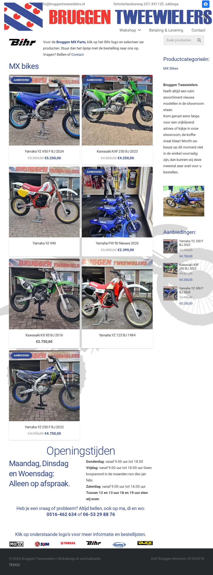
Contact (77, 54)
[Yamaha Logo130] (68, 544)
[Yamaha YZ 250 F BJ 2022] (44, 385)
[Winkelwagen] (204, 16)
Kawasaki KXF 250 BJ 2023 (117, 151)
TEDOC (14, 565)
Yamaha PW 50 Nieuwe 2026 (117, 243)
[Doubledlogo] (119, 544)
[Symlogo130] (42, 544)
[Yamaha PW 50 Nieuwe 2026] (117, 202)
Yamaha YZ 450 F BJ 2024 (44, 151)
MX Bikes (170, 68)
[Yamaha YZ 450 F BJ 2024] (44, 110)
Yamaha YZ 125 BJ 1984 (117, 335)
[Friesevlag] (23, 17)
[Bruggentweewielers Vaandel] (130, 17)
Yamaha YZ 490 (44, 243)
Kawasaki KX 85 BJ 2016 (44, 335)
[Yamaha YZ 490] (44, 202)
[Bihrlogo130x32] (93, 544)
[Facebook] (205, 4)
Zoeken (199, 40)
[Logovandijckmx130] (145, 544)
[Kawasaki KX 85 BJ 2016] (44, 294)
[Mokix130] (16, 544)
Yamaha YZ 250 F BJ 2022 (44, 427)
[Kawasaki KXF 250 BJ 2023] (117, 110)
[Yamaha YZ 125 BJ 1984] (117, 294)
